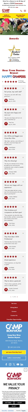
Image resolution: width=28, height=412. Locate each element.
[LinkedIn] (22, 364)
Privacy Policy (4, 410)
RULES (17, 7)
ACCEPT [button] (20, 402)
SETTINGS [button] (8, 402)
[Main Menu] (25, 11)
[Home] (6, 10)
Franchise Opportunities (14, 319)
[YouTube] (18, 364)
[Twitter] (14, 364)
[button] (25, 369)
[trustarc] (23, 410)
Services (14, 303)
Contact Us (14, 315)
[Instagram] (10, 364)
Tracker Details (11, 410)
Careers (14, 311)
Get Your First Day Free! (20, 16)
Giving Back (14, 307)
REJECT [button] (14, 406)
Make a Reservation (7, 16)
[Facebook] (6, 364)
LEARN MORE (19, 3)
